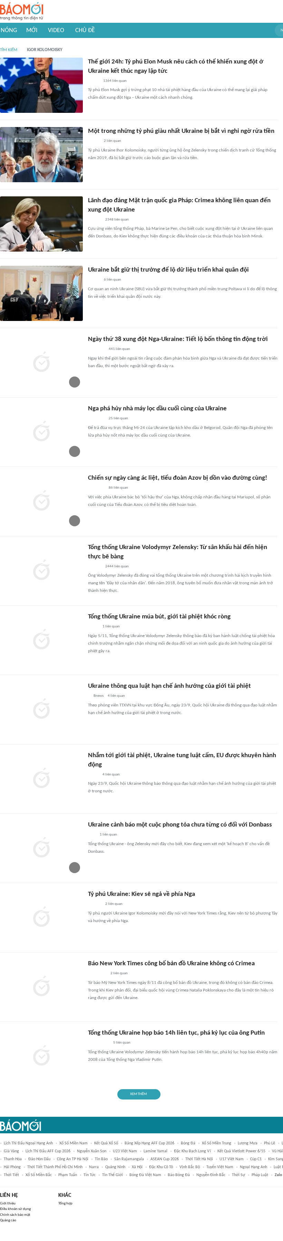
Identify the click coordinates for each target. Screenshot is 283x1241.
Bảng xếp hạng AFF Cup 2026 (149, 1143)
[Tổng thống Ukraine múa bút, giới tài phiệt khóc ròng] (41, 640)
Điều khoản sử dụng (15, 1209)
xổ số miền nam (73, 1143)
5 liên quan (121, 1043)
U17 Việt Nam (231, 1159)
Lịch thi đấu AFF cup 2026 (48, 1151)
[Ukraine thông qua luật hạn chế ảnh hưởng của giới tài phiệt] (41, 709)
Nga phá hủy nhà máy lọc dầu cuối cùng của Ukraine (157, 408)
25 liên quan (118, 418)
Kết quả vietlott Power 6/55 (241, 1151)
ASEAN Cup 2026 (164, 1159)
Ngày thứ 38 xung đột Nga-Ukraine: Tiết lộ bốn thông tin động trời (178, 339)
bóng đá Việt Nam (145, 1175)
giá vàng (11, 1151)
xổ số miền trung (216, 1143)
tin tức (90, 1175)
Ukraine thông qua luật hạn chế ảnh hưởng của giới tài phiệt (169, 686)
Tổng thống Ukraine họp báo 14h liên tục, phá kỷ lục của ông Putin (176, 1033)
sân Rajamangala (129, 1159)
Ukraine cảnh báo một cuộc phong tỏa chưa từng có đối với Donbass (180, 825)
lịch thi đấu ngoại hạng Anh (28, 1143)
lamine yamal (155, 1151)
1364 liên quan (115, 81)
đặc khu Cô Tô (161, 1167)
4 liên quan (116, 696)
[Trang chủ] (21, 11)
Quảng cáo (8, 1220)
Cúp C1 (256, 1159)
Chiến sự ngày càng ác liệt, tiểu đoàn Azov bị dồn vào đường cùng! (177, 478)
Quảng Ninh (115, 1167)
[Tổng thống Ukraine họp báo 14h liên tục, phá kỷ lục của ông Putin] (41, 1056)
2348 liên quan (117, 220)
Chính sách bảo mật (15, 1215)
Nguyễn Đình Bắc (210, 1175)
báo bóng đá (179, 1175)
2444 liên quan (117, 566)
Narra (94, 1167)
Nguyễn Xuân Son (91, 1151)
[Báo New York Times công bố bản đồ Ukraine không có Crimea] (41, 987)
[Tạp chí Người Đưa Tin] (93, 81)
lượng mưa (247, 1143)
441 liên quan (119, 349)
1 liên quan (111, 626)
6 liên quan (112, 280)
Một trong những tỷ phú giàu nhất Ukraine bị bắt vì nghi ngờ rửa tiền (181, 131)
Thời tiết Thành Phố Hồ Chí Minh (54, 1167)
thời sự (238, 1175)
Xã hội (137, 1167)
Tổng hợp (65, 1203)
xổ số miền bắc (39, 1175)
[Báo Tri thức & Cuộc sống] (96, 350)
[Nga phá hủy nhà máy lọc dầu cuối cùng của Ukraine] (41, 432)
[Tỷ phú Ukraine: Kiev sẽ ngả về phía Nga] (41, 917)
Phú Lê (269, 1143)
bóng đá (188, 1143)
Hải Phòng (12, 1167)
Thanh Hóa (13, 1159)
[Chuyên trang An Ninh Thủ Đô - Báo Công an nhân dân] (92, 835)
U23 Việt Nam (125, 1151)
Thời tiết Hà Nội (199, 1159)
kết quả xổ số (106, 1143)
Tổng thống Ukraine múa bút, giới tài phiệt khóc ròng (159, 617)
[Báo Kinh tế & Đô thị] (94, 220)
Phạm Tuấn (67, 1175)
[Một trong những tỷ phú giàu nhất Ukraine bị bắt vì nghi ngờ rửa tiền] (41, 154)
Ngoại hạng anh (253, 1167)
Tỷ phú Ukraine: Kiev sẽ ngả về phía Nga (141, 894)
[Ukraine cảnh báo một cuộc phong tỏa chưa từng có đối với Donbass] (41, 848)
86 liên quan (118, 488)
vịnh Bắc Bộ (189, 1167)
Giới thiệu (8, 1203)
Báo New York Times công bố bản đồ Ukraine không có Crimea (171, 963)
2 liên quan (112, 141)
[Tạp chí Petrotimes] (97, 974)
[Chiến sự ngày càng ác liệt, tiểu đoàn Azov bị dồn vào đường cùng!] (41, 501)
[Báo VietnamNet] (94, 141)
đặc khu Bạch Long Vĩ (192, 1151)
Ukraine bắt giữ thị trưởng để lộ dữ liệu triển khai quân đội (168, 270)
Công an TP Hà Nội (72, 1159)
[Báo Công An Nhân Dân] (98, 1043)
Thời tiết (11, 1175)
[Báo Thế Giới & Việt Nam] (93, 627)
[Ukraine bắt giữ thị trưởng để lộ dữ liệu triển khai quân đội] (41, 293)
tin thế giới (112, 1175)
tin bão (101, 1159)
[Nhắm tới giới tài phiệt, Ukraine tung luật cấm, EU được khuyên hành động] (41, 779)
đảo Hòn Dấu (39, 1159)
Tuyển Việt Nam (219, 1167)
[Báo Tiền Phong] (94, 567)
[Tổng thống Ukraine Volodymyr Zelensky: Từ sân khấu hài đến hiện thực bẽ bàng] (41, 570)
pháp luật (260, 1175)
